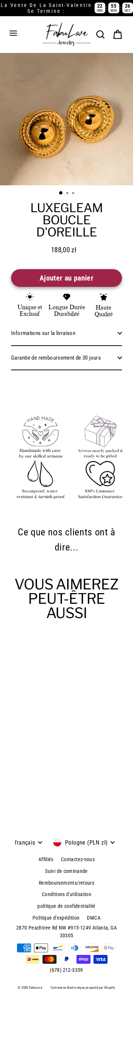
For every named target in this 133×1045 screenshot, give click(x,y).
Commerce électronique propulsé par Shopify (83, 987)
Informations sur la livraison (43, 333)
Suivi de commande (66, 871)
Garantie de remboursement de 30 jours (56, 357)
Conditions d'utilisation (66, 894)
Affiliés (46, 859)
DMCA (93, 918)
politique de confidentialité (66, 906)
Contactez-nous (78, 859)
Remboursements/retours (66, 883)
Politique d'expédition (56, 918)
